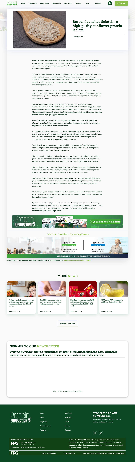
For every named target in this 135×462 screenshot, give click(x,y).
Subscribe (121, 3)
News (23, 3)
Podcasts (68, 417)
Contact (98, 3)
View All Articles (67, 323)
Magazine (43, 421)
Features (43, 430)
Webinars (68, 413)
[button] (33, 3)
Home (42, 413)
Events (67, 426)
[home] (12, 3)
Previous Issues (45, 426)
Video (88, 3)
